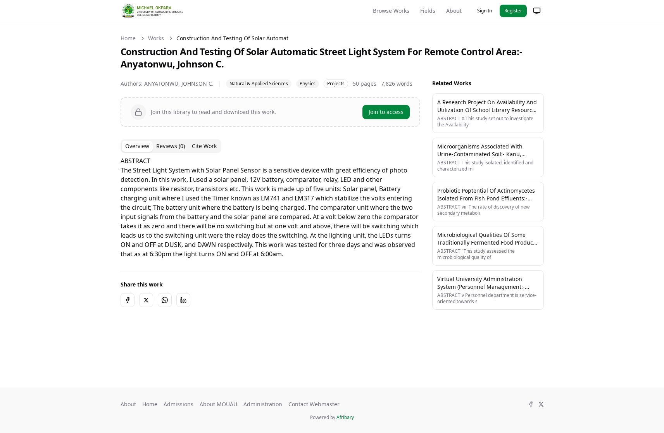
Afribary (345, 417)
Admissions (178, 404)
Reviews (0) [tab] (170, 146)
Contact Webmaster (314, 404)
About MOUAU (218, 404)
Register (513, 10)
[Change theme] (537, 11)
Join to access (386, 112)
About (454, 10)
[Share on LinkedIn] (183, 300)
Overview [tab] (137, 146)
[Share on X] (146, 300)
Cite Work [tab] (204, 146)
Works (156, 38)
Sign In (484, 10)
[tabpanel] (270, 207)
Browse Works (391, 10)
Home (128, 38)
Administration (262, 404)
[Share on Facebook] (128, 300)
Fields (427, 10)
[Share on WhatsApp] (165, 300)
